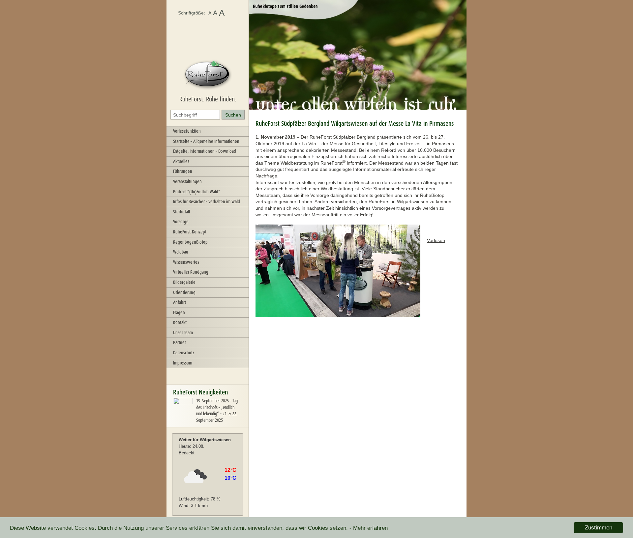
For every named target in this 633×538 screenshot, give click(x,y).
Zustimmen (598, 528)
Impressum (182, 363)
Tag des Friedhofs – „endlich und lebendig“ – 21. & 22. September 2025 (217, 410)
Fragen (179, 312)
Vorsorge (181, 222)
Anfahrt (179, 302)
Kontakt (180, 322)
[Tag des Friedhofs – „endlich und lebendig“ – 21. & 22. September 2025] (183, 416)
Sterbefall (181, 212)
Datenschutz (183, 353)
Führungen (182, 171)
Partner (179, 342)
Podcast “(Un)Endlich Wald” (196, 192)
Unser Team (183, 333)
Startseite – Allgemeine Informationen (206, 141)
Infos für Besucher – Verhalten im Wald (206, 201)
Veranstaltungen (187, 181)
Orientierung (184, 292)
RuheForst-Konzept (189, 232)
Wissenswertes (186, 262)
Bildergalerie (184, 282)
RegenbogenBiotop (190, 242)
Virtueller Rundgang (190, 272)
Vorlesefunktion (187, 131)
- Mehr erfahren (368, 528)
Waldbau (180, 252)
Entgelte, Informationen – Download (204, 151)
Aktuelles (181, 161)
